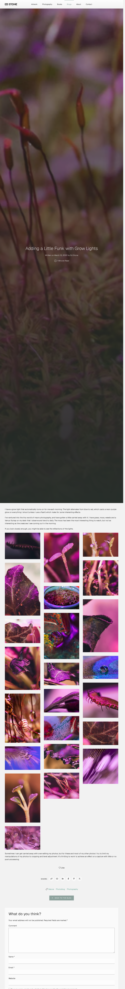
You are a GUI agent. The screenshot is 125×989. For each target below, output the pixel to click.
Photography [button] (47, 4)
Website (12, 978)
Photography (72, 889)
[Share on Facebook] (68, 879)
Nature (51, 889)
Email (11, 967)
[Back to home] (11, 4)
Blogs (69, 4)
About (78, 4)
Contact (89, 4)
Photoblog (60, 889)
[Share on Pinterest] (74, 879)
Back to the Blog (62, 898)
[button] (22, 546)
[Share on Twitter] (79, 879)
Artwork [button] (34, 4)
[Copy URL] (51, 879)
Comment (13, 926)
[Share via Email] (57, 879)
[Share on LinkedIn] (63, 879)
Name (12, 957)
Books (59, 4)
